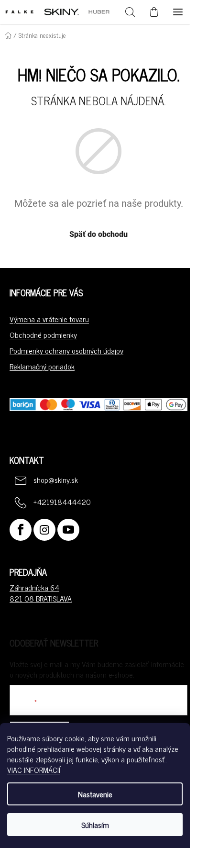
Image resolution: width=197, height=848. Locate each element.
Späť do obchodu (98, 234)
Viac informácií (33, 769)
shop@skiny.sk (55, 479)
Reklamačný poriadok (42, 366)
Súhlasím (95, 824)
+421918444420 (62, 501)
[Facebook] (21, 530)
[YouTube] (68, 530)
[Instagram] (44, 530)
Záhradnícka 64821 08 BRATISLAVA (41, 592)
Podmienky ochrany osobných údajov (66, 350)
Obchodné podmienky (43, 334)
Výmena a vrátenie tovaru (49, 318)
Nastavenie (95, 794)
